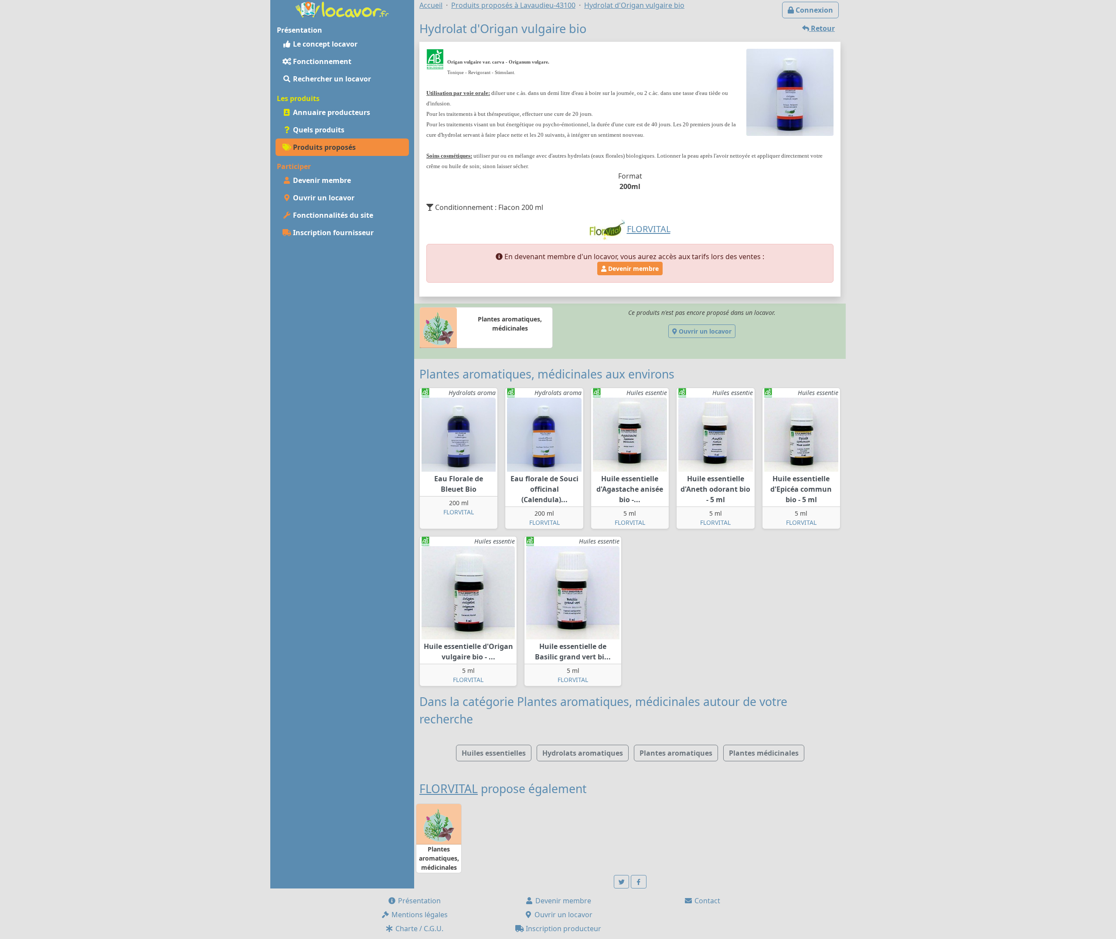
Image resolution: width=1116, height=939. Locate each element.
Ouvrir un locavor (322, 198)
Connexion (813, 10)
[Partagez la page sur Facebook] (638, 881)
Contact (706, 900)
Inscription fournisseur (332, 232)
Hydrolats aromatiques (582, 753)
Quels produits (317, 130)
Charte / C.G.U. (418, 928)
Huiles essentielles (494, 753)
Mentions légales (419, 914)
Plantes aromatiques (676, 753)
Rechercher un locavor (331, 79)
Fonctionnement (321, 61)
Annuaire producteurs (330, 112)
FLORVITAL (458, 512)
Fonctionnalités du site (332, 215)
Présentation (418, 900)
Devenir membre (321, 180)
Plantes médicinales (764, 753)
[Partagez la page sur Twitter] (621, 881)
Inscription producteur (562, 928)
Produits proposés (323, 147)
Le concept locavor (324, 44)
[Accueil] (342, 9)
